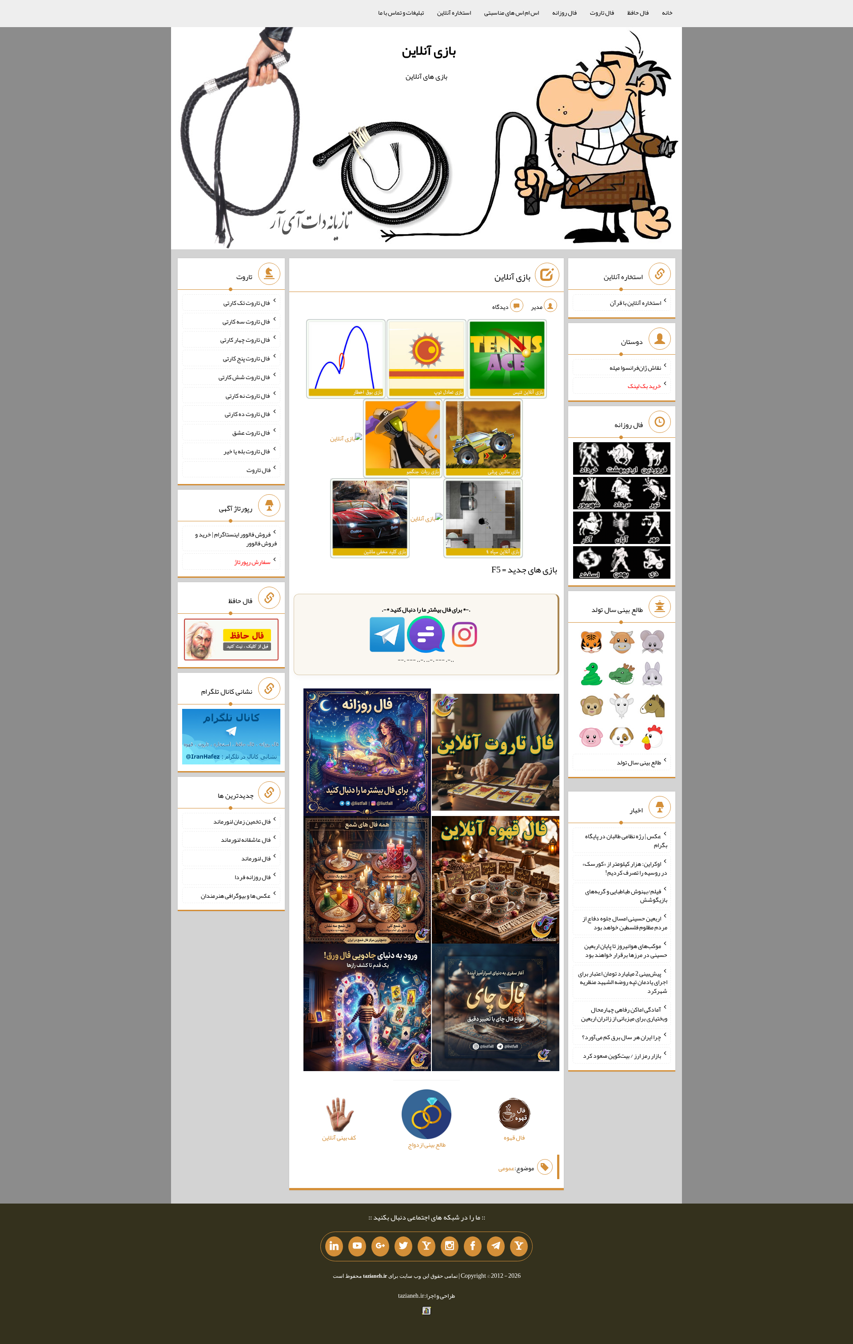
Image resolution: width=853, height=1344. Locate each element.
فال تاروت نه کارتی (248, 395)
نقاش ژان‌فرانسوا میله (635, 367)
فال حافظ (638, 12)
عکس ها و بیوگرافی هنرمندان (236, 895)
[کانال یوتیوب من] (357, 1246)
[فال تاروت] (495, 754)
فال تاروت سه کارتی (247, 321)
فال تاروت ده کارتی (248, 414)
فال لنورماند (256, 858)
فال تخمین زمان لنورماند (242, 821)
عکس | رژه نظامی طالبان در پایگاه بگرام (626, 840)
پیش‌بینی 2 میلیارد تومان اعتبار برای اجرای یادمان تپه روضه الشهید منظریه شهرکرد (622, 982)
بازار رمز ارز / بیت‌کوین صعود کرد (622, 1055)
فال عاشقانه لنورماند (246, 839)
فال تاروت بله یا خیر (247, 451)
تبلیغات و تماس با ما (401, 12)
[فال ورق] (367, 1009)
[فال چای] (495, 1009)
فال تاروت (602, 12)
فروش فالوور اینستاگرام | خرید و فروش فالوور (236, 538)
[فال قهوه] (495, 881)
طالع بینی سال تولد (639, 762)
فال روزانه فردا (253, 877)
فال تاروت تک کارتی (247, 302)
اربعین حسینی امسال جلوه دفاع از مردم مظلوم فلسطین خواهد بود (624, 922)
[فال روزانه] (367, 754)
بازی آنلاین (429, 50)
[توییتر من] (403, 1246)
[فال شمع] (367, 881)
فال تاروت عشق (251, 432)
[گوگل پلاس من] (380, 1246)
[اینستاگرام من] (449, 1246)
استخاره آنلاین (454, 12)
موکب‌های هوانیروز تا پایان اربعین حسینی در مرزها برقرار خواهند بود (625, 950)
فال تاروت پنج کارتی (247, 358)
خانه (667, 12)
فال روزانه (564, 12)
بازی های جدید (532, 569)
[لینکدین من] (334, 1246)
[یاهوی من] (519, 1246)
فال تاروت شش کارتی (245, 377)
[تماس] (426, 1246)
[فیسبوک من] (473, 1246)
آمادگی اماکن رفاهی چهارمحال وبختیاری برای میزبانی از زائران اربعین (624, 1013)
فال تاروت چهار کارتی (245, 339)
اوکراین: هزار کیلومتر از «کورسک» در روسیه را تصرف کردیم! (624, 868)
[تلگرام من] (496, 1246)
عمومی (506, 1168)
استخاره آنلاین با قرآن (635, 302)
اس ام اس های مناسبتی (511, 12)
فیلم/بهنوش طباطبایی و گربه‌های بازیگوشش (626, 895)
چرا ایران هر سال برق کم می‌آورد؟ (621, 1037)
